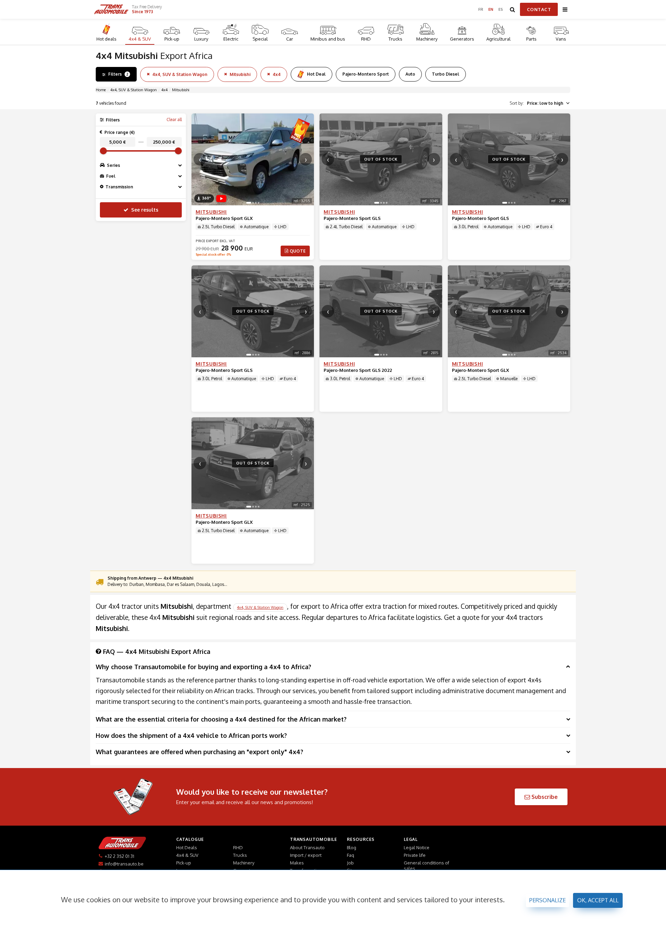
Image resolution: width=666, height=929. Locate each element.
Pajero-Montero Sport (365, 74)
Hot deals (106, 39)
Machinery (426, 39)
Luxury (201, 39)
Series (113, 165)
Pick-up (171, 39)
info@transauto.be (124, 864)
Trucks (395, 39)
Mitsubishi (240, 74)
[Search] (512, 9)
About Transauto (307, 847)
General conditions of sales (426, 865)
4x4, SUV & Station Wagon (179, 74)
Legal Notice (416, 847)
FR (481, 9)
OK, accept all (597, 900)
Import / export (306, 855)
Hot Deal (316, 74)
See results (144, 210)
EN (491, 9)
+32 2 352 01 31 (119, 856)
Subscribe (544, 796)
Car (289, 39)
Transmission (119, 186)
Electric (230, 39)
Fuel (111, 176)
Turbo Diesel (445, 74)
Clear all (174, 119)
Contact (539, 9)
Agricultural (498, 39)
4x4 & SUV (140, 39)
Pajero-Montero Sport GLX (224, 218)
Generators (462, 39)
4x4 (277, 74)
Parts (531, 39)
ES (500, 9)
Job (350, 863)
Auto (410, 74)
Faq (350, 855)
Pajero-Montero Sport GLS (352, 218)
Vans (561, 39)
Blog (351, 847)
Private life (415, 855)
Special (260, 39)
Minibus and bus (327, 39)
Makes (297, 863)
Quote (298, 251)
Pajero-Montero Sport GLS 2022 (358, 370)
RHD (366, 39)
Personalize (547, 900)
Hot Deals (186, 847)
